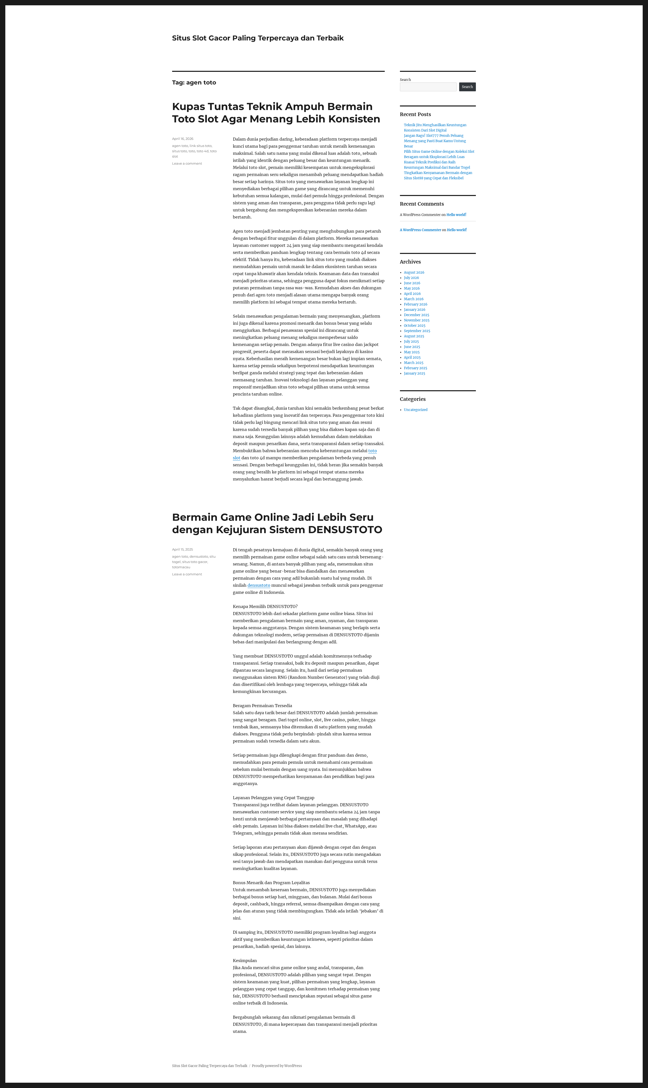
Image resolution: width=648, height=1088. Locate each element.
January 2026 (415, 310)
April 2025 (412, 357)
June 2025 (412, 347)
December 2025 (416, 315)
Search (405, 80)
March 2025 (413, 363)
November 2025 (417, 320)
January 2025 (414, 373)
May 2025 (412, 352)
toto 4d (203, 151)
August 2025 (414, 336)
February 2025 (415, 368)
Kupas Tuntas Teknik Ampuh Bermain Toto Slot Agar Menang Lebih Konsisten (276, 112)
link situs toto (201, 146)
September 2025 (417, 331)
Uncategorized (416, 410)
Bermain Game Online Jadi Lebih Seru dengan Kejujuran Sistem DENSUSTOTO (277, 523)
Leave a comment (187, 163)
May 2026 (412, 288)
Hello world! (457, 215)
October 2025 (415, 325)
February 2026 (416, 304)
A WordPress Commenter (420, 230)
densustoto (259, 585)
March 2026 (414, 299)
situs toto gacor (194, 562)
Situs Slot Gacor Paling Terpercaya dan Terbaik (258, 38)
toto (192, 151)
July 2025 (411, 341)
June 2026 (412, 283)
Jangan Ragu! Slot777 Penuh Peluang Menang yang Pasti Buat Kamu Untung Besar (435, 141)
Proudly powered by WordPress (277, 1066)
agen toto (180, 146)
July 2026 (411, 278)
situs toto (179, 151)
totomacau (181, 567)
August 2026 (414, 272)
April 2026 (412, 294)
